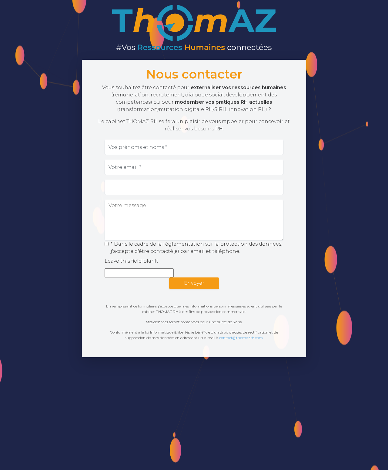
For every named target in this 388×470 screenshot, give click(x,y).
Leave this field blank (131, 261)
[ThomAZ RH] (194, 27)
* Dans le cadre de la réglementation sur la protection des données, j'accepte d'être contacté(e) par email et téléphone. (196, 247)
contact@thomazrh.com (241, 337)
